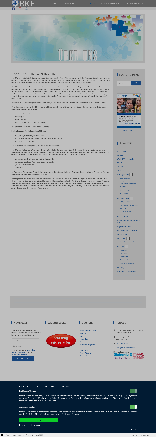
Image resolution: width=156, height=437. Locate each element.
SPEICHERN (38, 420)
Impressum (35, 425)
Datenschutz (24, 425)
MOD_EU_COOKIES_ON (134, 390)
